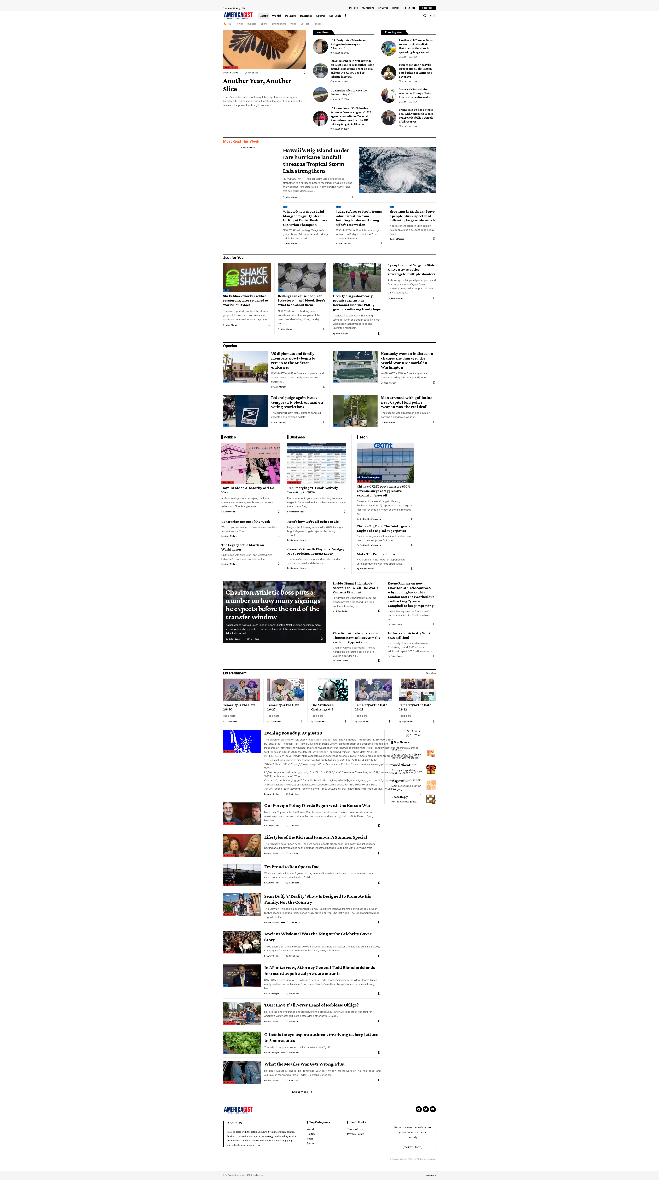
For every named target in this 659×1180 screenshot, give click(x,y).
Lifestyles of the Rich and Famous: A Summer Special (315, 837)
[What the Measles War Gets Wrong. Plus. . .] (242, 1072)
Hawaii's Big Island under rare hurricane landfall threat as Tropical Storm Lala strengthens (316, 160)
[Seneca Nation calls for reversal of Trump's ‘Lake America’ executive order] (388, 95)
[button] (345, 15)
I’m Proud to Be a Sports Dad (292, 866)
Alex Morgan (292, 197)
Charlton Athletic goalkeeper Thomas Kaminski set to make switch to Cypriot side (356, 637)
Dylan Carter (234, 639)
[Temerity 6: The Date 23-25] (373, 690)
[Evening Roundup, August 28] (242, 741)
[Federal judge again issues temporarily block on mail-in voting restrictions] (245, 411)
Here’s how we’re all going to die (313, 521)
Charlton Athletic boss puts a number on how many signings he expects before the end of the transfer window (273, 604)
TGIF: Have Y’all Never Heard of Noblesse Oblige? (311, 1005)
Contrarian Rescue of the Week (245, 521)
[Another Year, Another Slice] (264, 49)
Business (251, 23)
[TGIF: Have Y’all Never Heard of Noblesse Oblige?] (242, 1013)
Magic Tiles (399, 781)
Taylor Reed (231, 721)
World (293, 23)
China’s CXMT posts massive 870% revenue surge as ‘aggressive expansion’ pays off (383, 490)
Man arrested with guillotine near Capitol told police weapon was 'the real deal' (406, 402)
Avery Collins (232, 73)
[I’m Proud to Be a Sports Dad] (242, 875)
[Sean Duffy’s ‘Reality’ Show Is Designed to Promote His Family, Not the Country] (242, 904)
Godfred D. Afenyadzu (370, 519)
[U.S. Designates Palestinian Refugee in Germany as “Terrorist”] (320, 46)
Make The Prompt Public (376, 554)
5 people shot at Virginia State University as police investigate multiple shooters (411, 269)
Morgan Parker (367, 568)
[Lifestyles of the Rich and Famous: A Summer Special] (242, 845)
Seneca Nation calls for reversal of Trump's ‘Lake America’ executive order (415, 93)
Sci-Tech (305, 23)
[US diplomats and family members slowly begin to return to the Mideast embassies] (245, 367)
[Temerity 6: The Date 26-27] (285, 690)
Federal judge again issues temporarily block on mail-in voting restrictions (297, 402)
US (229, 23)
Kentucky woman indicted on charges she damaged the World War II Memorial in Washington (407, 360)
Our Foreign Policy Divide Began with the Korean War (317, 805)
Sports (264, 23)
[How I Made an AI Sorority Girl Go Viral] (250, 463)
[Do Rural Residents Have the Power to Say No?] (320, 94)
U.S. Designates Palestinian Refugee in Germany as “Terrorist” (348, 44)
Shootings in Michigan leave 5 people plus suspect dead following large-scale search (412, 215)
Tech (363, 437)
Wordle (396, 749)
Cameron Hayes (298, 512)
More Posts (431, 673)
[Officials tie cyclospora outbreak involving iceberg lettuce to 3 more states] (242, 1043)
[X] (409, 8)
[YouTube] (414, 8)
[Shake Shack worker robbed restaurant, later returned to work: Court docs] (247, 277)
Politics (239, 23)
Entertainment (279, 23)
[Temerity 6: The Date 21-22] (417, 690)
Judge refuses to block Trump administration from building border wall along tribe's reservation (359, 218)
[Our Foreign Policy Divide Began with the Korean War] (242, 813)
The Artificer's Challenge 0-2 (322, 707)
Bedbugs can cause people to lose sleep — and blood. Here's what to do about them (301, 300)
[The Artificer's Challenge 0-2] (329, 690)
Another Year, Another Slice (257, 84)
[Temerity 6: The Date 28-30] (241, 690)
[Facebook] (405, 8)
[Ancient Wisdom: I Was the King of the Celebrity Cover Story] (242, 942)
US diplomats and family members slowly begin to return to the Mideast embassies (293, 360)
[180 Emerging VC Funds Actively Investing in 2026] (316, 463)
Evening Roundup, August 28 (293, 733)
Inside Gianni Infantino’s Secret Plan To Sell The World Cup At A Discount (356, 587)
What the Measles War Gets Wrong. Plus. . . (306, 1064)
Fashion (318, 23)
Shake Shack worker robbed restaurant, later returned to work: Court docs (245, 300)
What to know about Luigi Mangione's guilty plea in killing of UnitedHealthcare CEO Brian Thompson (305, 218)
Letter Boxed (400, 765)
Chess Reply (399, 797)
